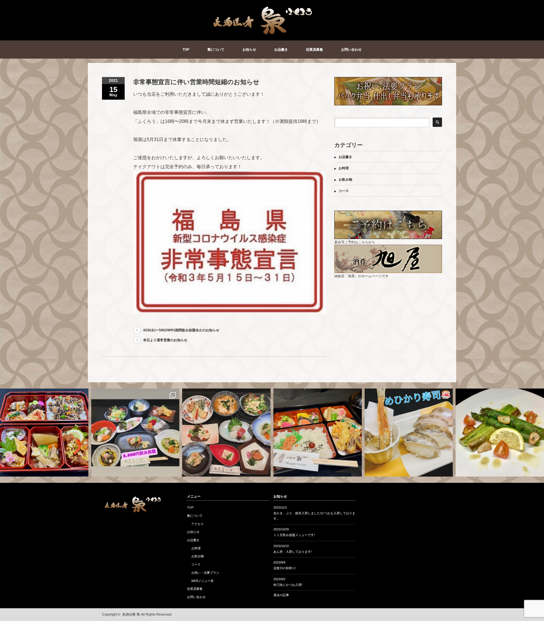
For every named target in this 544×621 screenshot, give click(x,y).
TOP (185, 50)
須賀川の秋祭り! (284, 568)
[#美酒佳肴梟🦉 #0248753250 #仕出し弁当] (44, 433)
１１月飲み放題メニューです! (294, 535)
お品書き (281, 50)
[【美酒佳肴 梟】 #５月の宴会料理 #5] (226, 433)
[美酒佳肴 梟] (263, 33)
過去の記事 (281, 595)
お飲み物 (345, 180)
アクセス (197, 524)
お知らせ (249, 50)
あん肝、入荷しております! (292, 551)
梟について (215, 50)
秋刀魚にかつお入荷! (287, 584)
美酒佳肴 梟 (131, 614)
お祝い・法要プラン (205, 572)
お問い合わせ (351, 50)
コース (344, 191)
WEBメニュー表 (202, 580)
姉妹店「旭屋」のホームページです (361, 276)
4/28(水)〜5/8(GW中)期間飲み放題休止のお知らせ (181, 330)
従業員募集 (314, 50)
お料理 (344, 168)
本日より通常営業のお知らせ (165, 340)
